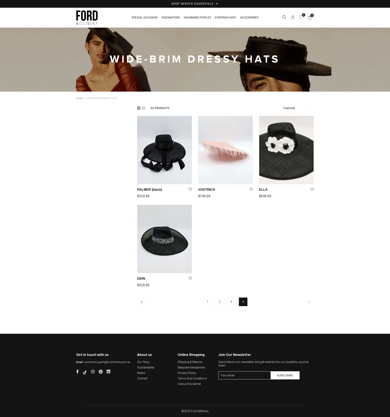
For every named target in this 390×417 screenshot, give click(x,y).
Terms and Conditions (192, 378)
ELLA (263, 189)
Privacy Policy (187, 373)
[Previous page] (141, 301)
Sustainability (146, 367)
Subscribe (285, 375)
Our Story (143, 362)
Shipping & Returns (190, 362)
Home (79, 98)
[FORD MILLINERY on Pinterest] (101, 372)
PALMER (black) (149, 189)
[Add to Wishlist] (190, 189)
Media (141, 373)
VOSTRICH (206, 189)
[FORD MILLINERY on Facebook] (77, 372)
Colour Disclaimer (189, 384)
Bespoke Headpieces (191, 367)
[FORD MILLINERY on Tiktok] (85, 372)
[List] (143, 108)
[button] (284, 18)
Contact (142, 378)
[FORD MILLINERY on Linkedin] (108, 372)
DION (141, 278)
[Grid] (139, 108)
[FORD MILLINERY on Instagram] (93, 372)
